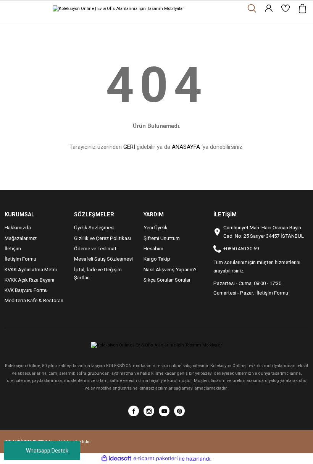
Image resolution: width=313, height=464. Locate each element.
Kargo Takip (157, 259)
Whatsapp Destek (47, 451)
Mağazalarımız (21, 238)
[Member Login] (269, 8)
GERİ (129, 146)
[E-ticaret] (155, 459)
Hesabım (153, 248)
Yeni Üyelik (156, 227)
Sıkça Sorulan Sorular (167, 280)
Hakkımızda (18, 227)
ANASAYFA (186, 146)
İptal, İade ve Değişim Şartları (98, 273)
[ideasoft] (116, 458)
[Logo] (118, 8)
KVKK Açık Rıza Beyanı (29, 280)
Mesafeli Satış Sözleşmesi (103, 259)
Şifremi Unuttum (162, 238)
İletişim (13, 248)
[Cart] (302, 8)
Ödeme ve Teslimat (95, 248)
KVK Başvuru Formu (26, 290)
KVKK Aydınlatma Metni (31, 269)
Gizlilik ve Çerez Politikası (102, 238)
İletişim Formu (20, 259)
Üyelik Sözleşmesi (94, 227)
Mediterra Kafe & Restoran (34, 300)
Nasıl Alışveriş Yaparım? (170, 269)
